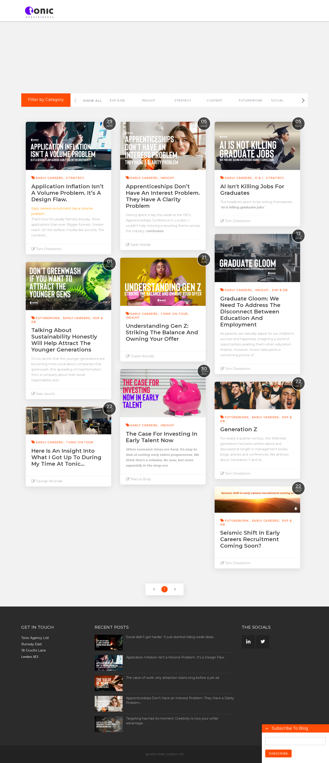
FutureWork (251, 100)
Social (277, 100)
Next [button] (303, 100)
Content (214, 100)
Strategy (182, 100)
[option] (123, 100)
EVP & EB (117, 100)
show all (92, 100)
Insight (148, 100)
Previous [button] (75, 100)
